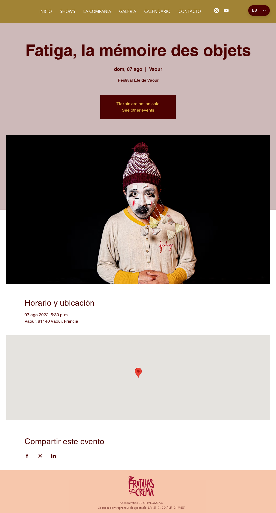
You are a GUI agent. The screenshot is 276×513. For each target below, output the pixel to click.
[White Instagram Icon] (216, 10)
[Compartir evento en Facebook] (27, 456)
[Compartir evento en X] (40, 456)
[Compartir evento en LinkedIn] (53, 456)
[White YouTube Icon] (226, 10)
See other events (138, 110)
